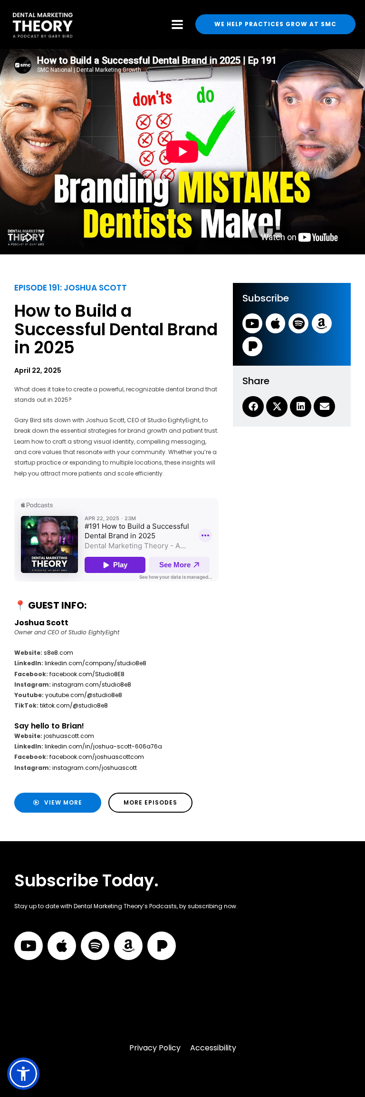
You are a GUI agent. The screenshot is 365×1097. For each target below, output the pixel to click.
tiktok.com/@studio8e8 (74, 705)
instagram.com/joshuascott (94, 768)
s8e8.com (58, 653)
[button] (23, 1073)
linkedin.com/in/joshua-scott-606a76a (102, 746)
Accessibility (213, 1047)
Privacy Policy (155, 1047)
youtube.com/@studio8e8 (83, 695)
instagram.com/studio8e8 (91, 684)
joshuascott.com (69, 736)
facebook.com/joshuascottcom (96, 757)
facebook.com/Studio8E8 (87, 674)
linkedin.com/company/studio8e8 (95, 663)
